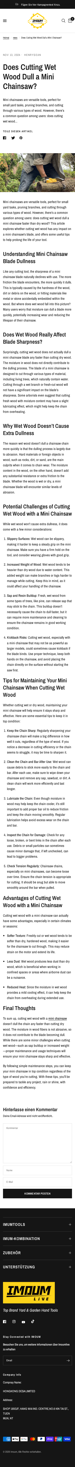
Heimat (6, 37)
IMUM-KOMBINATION (21, 1238)
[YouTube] (26, 1322)
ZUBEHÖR (12, 1252)
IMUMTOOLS (14, 1224)
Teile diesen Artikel (18, 131)
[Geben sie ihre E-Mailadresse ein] (68, 1360)
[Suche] (63, 21)
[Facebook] (7, 1321)
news (15, 37)
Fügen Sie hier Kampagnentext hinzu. (40, 4)
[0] (69, 21)
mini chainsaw (57, 1018)
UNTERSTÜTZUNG (19, 1267)
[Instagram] (16, 1321)
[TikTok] (35, 1321)
